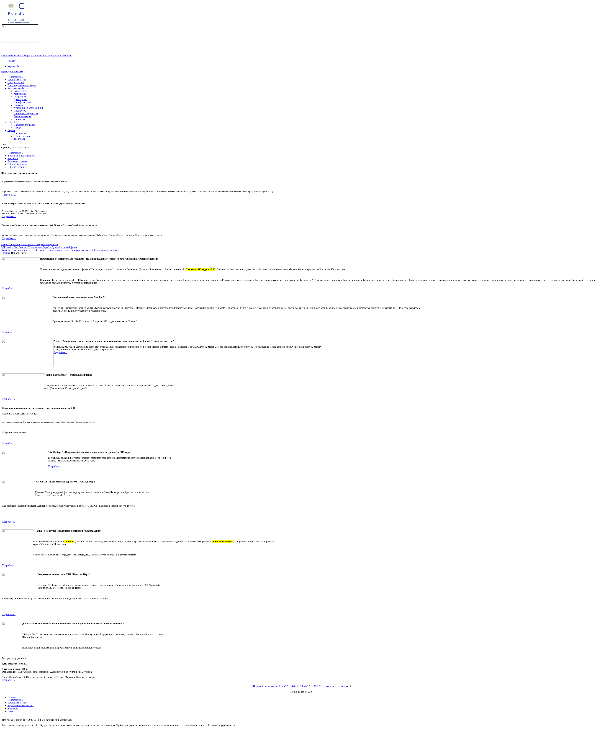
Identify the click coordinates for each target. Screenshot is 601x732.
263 (288, 686)
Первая (257, 686)
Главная (5, 55)
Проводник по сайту (12, 71)
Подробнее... (8, 288)
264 (293, 686)
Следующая (328, 686)
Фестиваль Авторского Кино (25, 55)
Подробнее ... (9, 194)
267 (306, 686)
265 (297, 686)
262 (284, 686)
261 (280, 686)
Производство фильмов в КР (56, 55)
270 (319, 686)
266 (301, 686)
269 (315, 686)
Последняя (342, 686)
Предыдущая (270, 686)
